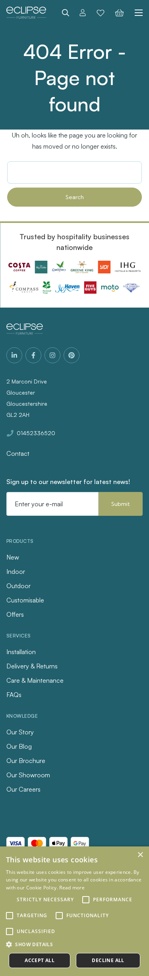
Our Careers (23, 789)
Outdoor (18, 586)
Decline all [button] (108, 960)
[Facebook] (33, 355)
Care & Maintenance (35, 680)
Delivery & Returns (32, 666)
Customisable (25, 600)
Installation (21, 652)
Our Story (20, 732)
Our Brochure (25, 761)
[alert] (74, 911)
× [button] (140, 855)
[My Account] (82, 12)
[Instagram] (52, 355)
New (12, 557)
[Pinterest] (71, 355)
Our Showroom (28, 775)
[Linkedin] (14, 355)
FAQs (13, 695)
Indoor (15, 571)
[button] (74, 944)
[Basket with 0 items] (119, 12)
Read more (72, 887)
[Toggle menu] (136, 12)
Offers (15, 614)
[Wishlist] (100, 12)
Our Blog (19, 746)
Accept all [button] (39, 960)
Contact (17, 453)
